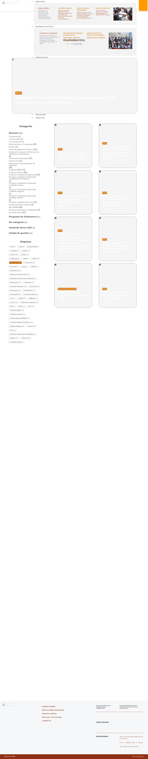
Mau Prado (141, 756)
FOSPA (22, 298)
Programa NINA (15, 170)
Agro (21, 247)
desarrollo (34, 286)
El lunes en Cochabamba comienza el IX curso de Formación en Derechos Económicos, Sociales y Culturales (116, 153)
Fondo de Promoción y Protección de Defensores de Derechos (24, 153)
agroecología (33, 247)
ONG (22, 306)
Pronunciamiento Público (20, 318)
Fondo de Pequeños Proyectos (21, 149)
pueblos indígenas (17, 326)
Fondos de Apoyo (31, 294)
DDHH (34, 267)
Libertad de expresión (29, 302)
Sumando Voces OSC (20, 228)
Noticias (18, 93)
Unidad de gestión (19, 233)
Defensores (15, 270)
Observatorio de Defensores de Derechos (22, 164)
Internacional (14, 161)
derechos (29, 282)
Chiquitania (15, 259)
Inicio (68, 44)
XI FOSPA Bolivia (16, 342)
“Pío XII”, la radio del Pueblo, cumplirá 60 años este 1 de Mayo (117, 296)
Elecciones (15, 290)
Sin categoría (16, 222)
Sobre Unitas (40, 1)
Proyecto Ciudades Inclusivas (21, 202)
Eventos (12, 147)
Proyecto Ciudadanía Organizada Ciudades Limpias (22, 184)
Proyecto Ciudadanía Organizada (22, 175)
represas (32, 326)
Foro (12, 298)
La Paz (14, 302)
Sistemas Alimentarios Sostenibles (23, 210)
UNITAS (14, 338)
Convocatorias (15, 142)
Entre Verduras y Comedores (21, 144)
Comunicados (14, 139)
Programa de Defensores (23, 217)
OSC (31, 306)
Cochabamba (15, 262)
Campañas (13, 136)
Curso (25, 267)
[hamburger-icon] (133, 1)
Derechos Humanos (18, 286)
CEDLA (14, 255)
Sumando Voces (15, 212)
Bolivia (26, 251)
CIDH (26, 259)
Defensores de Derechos (20, 274)
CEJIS (25, 255)
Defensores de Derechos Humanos (23, 278)
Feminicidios (15, 294)
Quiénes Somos (65, 8)
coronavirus (30, 262)
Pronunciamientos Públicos (20, 205)
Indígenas (33, 298)
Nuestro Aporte (103, 8)
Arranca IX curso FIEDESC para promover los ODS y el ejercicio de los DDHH (73, 156)
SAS (13, 330)
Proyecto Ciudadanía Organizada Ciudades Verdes (22, 197)
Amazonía (14, 251)
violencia (26, 338)
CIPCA (36, 259)
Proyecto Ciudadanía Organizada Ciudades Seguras (22, 190)
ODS (12, 306)
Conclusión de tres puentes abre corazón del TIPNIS (72, 296)
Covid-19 (14, 267)
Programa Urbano (16, 172)
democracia (15, 282)
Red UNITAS (13, 207)
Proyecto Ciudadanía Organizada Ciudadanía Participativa (22, 178)
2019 (13, 247)
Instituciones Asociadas (18, 158)
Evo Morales (29, 290)
